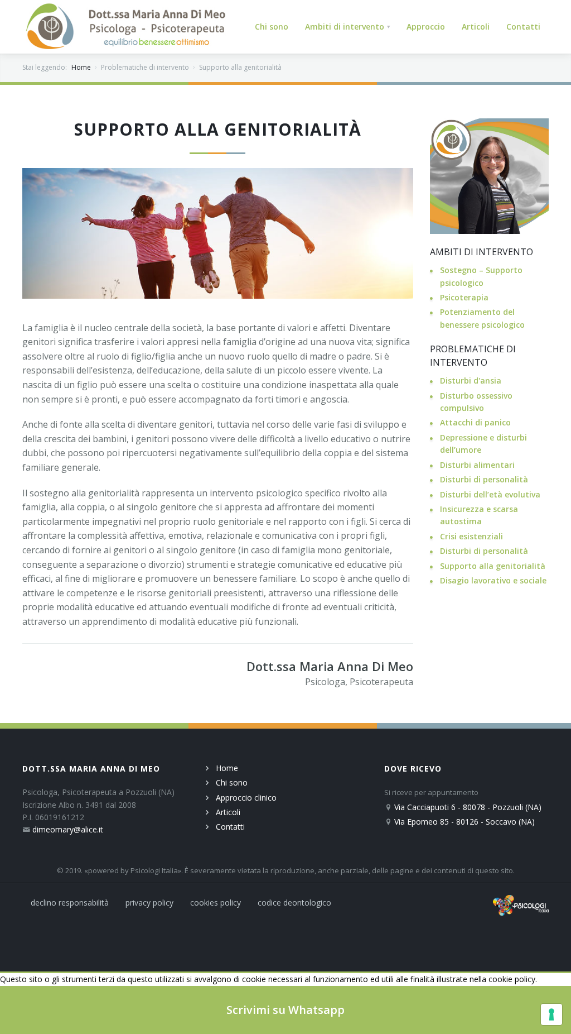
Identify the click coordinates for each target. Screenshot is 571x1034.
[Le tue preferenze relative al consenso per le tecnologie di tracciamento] (551, 1014)
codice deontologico (294, 902)
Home (81, 67)
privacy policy (149, 902)
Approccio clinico (246, 797)
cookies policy (215, 902)
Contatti (230, 826)
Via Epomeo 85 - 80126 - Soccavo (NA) (464, 821)
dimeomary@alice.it (67, 829)
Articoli (228, 812)
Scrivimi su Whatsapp (285, 1009)
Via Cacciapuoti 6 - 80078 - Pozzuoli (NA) (467, 807)
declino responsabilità (70, 902)
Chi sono (232, 782)
